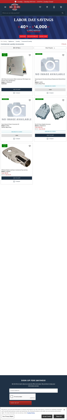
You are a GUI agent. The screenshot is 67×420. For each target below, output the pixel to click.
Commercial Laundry (27, 41)
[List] (40, 7)
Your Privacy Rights (7, 416)
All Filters (17, 48)
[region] (33, 413)
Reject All (59, 416)
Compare (18, 93)
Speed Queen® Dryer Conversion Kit (10, 124)
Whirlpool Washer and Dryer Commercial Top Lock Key (14, 170)
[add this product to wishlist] (30, 55)
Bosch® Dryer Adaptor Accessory (43, 124)
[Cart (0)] (61, 7)
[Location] (47, 7)
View (50, 89)
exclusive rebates (33, 36)
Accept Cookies (47, 416)
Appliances (11, 41)
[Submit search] (63, 13)
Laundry (18, 41)
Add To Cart (16, 89)
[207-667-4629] (54, 7)
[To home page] (15, 7)
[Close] (64, 410)
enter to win (43, 36)
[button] (5, 7)
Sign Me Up (15, 403)
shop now (22, 36)
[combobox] (50, 47)
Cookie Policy (31, 413)
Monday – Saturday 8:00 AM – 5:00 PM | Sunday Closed (35, 2)
